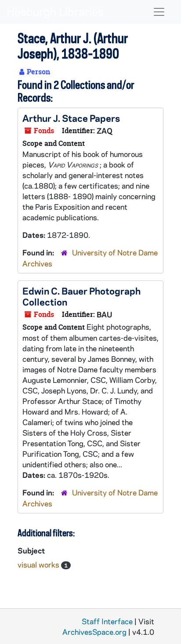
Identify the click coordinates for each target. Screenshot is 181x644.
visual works (39, 564)
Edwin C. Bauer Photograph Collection (81, 296)
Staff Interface (107, 621)
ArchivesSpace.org (94, 632)
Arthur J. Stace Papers (71, 118)
